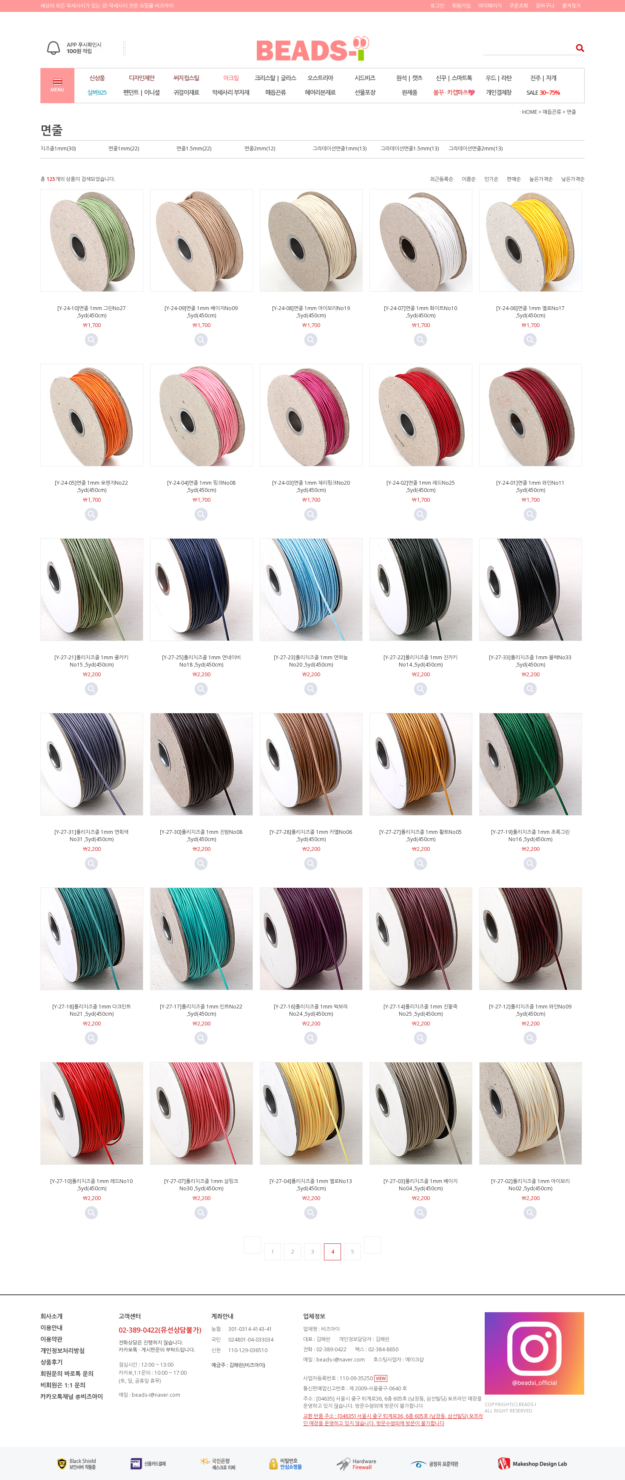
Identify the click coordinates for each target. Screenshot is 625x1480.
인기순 (491, 179)
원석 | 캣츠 (409, 78)
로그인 (437, 5)
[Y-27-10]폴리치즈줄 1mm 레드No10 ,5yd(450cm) (91, 1185)
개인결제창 (498, 92)
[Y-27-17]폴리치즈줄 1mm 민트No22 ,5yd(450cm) (201, 1010)
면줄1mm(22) (123, 148)
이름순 (469, 179)
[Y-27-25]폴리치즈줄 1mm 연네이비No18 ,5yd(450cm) (201, 661)
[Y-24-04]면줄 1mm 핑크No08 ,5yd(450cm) (201, 486)
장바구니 (545, 5)
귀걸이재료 (186, 92)
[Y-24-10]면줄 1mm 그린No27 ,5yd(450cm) (91, 312)
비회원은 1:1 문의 (62, 1385)
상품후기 (51, 1362)
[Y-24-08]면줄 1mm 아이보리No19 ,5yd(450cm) (311, 312)
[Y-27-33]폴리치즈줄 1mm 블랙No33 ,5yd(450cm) (530, 661)
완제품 (409, 92)
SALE (543, 92)
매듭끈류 (275, 92)
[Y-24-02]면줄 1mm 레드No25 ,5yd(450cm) (420, 486)
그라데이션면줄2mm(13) (476, 148)
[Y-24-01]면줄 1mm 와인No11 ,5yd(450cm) (530, 486)
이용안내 (51, 1328)
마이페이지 (490, 5)
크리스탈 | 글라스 (275, 78)
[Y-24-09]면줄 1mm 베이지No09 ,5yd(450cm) (201, 312)
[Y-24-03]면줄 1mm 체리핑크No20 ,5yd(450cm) (311, 486)
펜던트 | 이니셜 (141, 92)
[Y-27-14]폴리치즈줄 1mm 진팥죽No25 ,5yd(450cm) (420, 1010)
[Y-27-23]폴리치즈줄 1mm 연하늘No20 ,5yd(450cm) (311, 661)
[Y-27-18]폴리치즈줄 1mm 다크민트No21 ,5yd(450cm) (91, 1010)
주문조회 (518, 5)
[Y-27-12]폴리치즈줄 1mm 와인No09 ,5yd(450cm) (530, 1010)
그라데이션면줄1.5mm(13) (410, 148)
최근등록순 (441, 179)
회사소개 (51, 1316)
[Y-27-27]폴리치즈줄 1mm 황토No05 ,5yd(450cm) (420, 835)
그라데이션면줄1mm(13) (339, 148)
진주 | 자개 (543, 78)
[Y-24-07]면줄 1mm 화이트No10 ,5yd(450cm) (420, 312)
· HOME (528, 112)
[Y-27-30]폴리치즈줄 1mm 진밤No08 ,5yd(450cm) (201, 835)
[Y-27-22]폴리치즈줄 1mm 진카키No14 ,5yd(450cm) (420, 661)
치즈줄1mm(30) (58, 148)
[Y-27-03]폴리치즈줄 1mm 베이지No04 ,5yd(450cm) (420, 1185)
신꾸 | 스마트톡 (454, 78)
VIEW (381, 1378)
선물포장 (365, 92)
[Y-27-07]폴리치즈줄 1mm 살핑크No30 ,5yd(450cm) (201, 1185)
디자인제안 (141, 78)
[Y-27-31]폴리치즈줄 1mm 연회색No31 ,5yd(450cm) (91, 835)
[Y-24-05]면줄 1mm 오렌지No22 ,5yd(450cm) (91, 486)
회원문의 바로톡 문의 (67, 1374)
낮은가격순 (573, 179)
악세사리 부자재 (230, 92)
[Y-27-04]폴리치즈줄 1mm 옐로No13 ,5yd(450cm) (311, 1185)
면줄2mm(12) (259, 148)
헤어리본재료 (320, 92)
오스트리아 (320, 78)
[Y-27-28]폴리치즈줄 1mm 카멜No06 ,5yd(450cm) (311, 835)
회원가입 (461, 5)
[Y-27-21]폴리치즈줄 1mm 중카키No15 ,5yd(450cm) (91, 661)
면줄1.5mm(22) (193, 148)
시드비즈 (365, 78)
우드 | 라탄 (498, 78)
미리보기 (91, 340)
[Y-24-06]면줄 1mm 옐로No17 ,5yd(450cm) (530, 312)
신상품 (97, 78)
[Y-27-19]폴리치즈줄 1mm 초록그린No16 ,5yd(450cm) (530, 835)
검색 (578, 48)
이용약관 (51, 1339)
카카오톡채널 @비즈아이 (71, 1396)
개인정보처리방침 (62, 1351)
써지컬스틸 (186, 78)
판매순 (514, 179)
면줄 (571, 112)
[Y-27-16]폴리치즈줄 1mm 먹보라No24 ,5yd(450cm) (311, 1010)
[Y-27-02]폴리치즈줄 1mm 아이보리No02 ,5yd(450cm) (530, 1185)
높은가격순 (541, 179)
